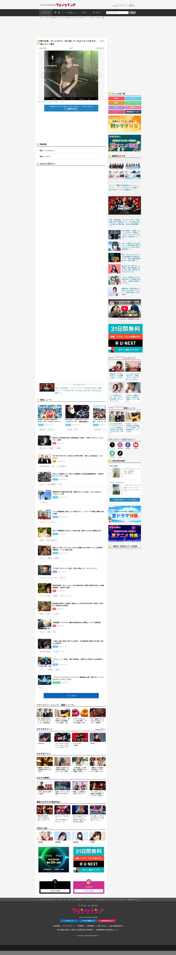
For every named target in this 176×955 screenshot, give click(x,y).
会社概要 (56, 926)
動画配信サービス (133, 112)
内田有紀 (51, 669)
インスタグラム (43, 502)
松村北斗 (52, 448)
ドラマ (116, 107)
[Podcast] (112, 453)
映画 (54, 631)
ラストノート (43, 669)
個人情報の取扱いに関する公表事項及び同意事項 (75, 930)
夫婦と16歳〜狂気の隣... (45, 651)
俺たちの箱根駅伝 (52, 484)
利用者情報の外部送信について (107, 930)
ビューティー (100, 899)
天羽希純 (42, 540)
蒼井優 (48, 613)
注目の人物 (42, 828)
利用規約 (81, 926)
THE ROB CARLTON (44, 466)
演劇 (116, 103)
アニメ (104, 429)
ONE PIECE (97, 429)
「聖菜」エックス (44, 156)
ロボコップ (42, 577)
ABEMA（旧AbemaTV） (52, 540)
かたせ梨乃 (56, 651)
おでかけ (79, 899)
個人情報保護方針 (116, 926)
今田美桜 (59, 448)
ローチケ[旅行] (87, 921)
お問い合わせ (102, 926)
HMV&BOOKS (105, 921)
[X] (112, 444)
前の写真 (43, 48)
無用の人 (42, 613)
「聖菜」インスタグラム (46, 150)
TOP (40, 17)
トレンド (116, 112)
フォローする (55, 891)
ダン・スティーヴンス (53, 577)
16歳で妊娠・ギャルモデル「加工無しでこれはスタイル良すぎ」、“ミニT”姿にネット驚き (75, 17)
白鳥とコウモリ (43, 448)
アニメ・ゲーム (133, 103)
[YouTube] (135, 444)
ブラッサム (42, 558)
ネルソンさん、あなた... (45, 595)
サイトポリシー (68, 926)
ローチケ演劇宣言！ (61, 466)
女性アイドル (51, 429)
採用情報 (90, 926)
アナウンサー (43, 522)
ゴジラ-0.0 (42, 631)
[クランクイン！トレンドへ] (120, 5)
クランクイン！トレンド (46, 899)
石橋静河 (50, 558)
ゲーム (41, 687)
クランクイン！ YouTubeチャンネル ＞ (129, 319)
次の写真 (99, 48)
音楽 (76, 429)
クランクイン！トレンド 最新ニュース (56, 705)
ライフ (111, 899)
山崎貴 (48, 631)
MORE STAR (43, 429)
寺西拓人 (58, 669)
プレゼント (42, 484)
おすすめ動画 (43, 777)
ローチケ (68, 921)
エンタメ (133, 98)
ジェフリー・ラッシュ (65, 595)
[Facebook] (127, 444)
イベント (60, 899)
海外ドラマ (63, 577)
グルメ (70, 899)
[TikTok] (120, 453)
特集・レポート (132, 899)
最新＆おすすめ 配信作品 (49, 802)
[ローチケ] (132, 5)
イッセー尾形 (55, 613)
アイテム (120, 899)
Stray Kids (69, 429)
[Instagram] (120, 444)
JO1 (63, 651)
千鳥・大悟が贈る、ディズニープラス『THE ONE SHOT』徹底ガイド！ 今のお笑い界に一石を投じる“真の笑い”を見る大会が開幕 (78, 390)
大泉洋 (60, 484)
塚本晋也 (56, 595)
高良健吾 (56, 558)
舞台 (53, 466)
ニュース (45, 17)
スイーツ (89, 899)
